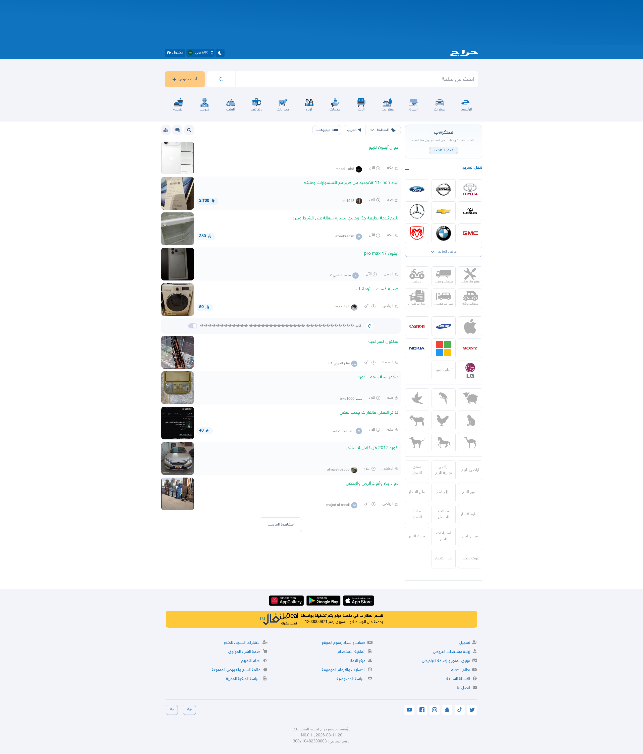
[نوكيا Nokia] (417, 348)
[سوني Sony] (470, 348)
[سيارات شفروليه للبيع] (444, 211)
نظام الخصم (460, 670)
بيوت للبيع (417, 536)
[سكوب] (177, 130)
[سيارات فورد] (417, 189)
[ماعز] (417, 420)
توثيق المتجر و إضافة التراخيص (446, 661)
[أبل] (470, 442)
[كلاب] (417, 442)
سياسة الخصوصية (351, 679)
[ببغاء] (444, 398)
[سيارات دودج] (417, 233)
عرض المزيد (447, 251)
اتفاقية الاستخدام (351, 652)
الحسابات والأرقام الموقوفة (343, 670)
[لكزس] (470, 211)
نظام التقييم (250, 661)
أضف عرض (188, 79)
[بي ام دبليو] (444, 233)
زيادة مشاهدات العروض (451, 652)
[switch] (192, 325)
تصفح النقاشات (443, 150)
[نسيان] (444, 189)
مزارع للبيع (470, 536)
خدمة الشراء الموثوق (244, 652)
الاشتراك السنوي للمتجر (242, 643)
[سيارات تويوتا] (470, 189)
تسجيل (464, 643)
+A (189, 709)
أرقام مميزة (444, 370)
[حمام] (417, 398)
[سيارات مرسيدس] (417, 211)
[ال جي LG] (470, 370)
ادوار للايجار (443, 558)
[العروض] (165, 130)
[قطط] (470, 420)
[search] (221, 79)
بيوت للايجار (470, 558)
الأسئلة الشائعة (458, 679)
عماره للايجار (470, 514)
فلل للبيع (444, 492)
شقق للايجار (417, 470)
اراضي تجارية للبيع (443, 470)
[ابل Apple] (470, 326)
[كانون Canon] (417, 326)
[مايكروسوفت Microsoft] (444, 348)
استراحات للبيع (443, 536)
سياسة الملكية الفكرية (243, 679)
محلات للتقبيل (443, 514)
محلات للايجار (417, 514)
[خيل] (444, 442)
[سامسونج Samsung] (444, 326)
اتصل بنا (463, 688)
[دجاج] (444, 420)
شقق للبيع (470, 492)
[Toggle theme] (220, 52)
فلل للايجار (417, 492)
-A (172, 709)
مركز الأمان (357, 661)
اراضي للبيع (470, 470)
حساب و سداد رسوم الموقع (343, 643)
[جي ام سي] (470, 233)
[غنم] (470, 398)
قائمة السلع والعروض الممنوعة (236, 670)
